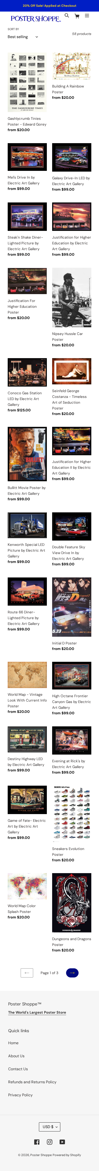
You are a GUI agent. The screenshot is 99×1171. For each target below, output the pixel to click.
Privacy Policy (20, 1094)
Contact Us (18, 1068)
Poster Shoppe (41, 1155)
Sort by (13, 29)
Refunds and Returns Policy (32, 1081)
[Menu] (87, 15)
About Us (16, 1055)
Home (13, 1042)
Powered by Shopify (67, 1155)
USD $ (48, 1126)
